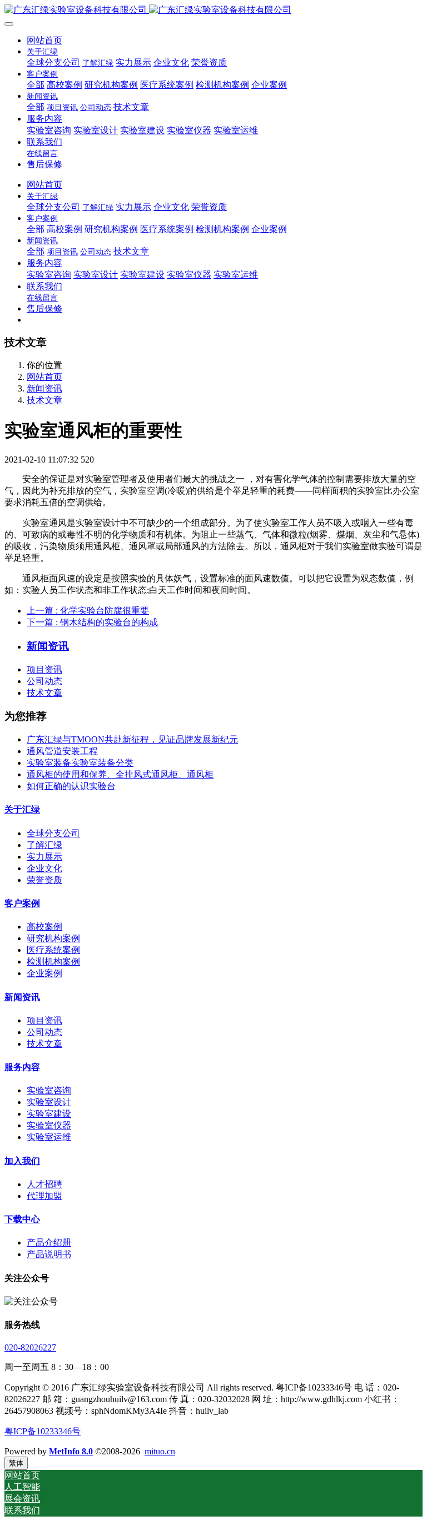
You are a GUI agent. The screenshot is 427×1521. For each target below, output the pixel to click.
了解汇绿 (44, 845)
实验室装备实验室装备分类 (80, 762)
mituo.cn (160, 1451)
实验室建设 (49, 1113)
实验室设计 (49, 1102)
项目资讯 (44, 669)
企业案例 (44, 973)
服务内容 (22, 1067)
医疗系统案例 (53, 950)
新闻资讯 (44, 388)
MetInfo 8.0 (71, 1451)
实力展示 (44, 856)
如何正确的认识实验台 (71, 786)
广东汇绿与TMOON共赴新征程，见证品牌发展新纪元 (132, 739)
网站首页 (44, 40)
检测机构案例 (53, 961)
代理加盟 (44, 1196)
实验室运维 (49, 1137)
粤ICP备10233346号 (42, 1431)
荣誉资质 (44, 880)
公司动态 (44, 681)
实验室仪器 (49, 1125)
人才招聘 (44, 1184)
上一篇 (88, 610)
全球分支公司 (53, 833)
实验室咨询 (49, 1090)
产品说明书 (49, 1254)
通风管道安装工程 (62, 751)
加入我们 (22, 1161)
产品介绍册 (49, 1242)
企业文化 (44, 868)
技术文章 (44, 400)
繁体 (16, 1463)
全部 (35, 84)
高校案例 (44, 926)
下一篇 (92, 622)
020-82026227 (30, 1347)
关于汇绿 (22, 809)
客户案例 (22, 903)
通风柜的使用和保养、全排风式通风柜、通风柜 (120, 774)
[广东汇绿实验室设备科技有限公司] (213, 10)
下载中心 (22, 1219)
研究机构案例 (53, 938)
